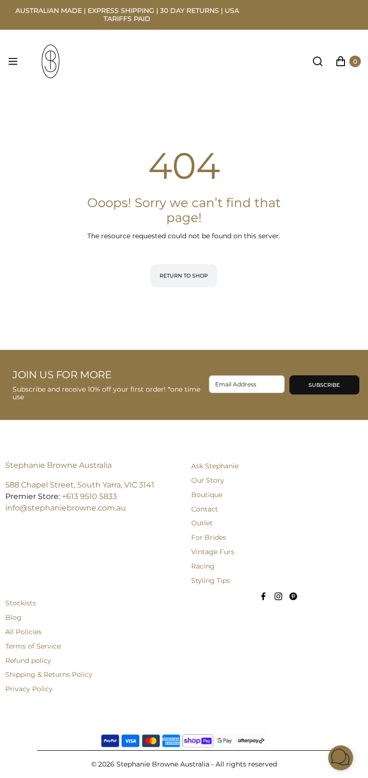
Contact (204, 509)
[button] (340, 757)
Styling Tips (210, 580)
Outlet (202, 523)
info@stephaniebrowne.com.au (65, 507)
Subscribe (324, 385)
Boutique (206, 494)
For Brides (208, 537)
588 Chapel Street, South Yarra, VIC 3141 (79, 484)
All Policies (23, 631)
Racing (203, 566)
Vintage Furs (212, 551)
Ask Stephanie (215, 466)
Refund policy (28, 660)
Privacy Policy (29, 689)
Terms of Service (33, 646)
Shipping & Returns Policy (48, 674)
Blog (13, 617)
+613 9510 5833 (89, 496)
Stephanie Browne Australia (58, 465)
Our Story (207, 480)
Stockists (20, 603)
